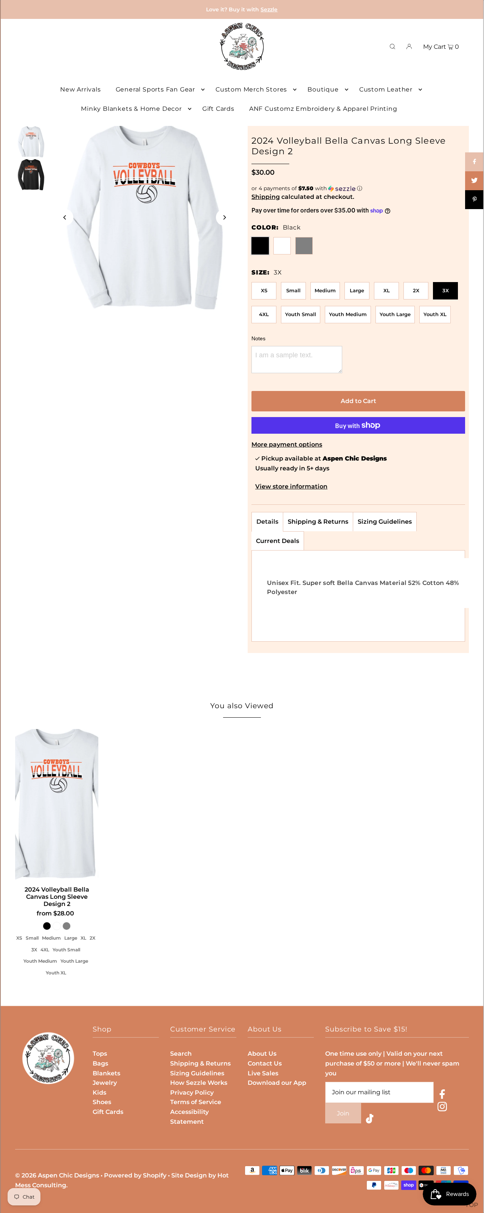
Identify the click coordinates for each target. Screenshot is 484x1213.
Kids (99, 1092)
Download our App (277, 1082)
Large (357, 290)
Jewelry (105, 1082)
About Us (262, 1053)
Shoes (102, 1102)
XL (386, 290)
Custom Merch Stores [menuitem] (251, 89)
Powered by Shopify (135, 1175)
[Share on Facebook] (474, 161)
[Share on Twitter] (474, 180)
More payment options (286, 444)
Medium (325, 290)
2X (416, 290)
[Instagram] (442, 1108)
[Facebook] (442, 1095)
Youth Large (395, 314)
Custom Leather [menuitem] (386, 89)
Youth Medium (348, 314)
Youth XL (435, 314)
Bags (100, 1063)
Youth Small (300, 314)
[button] (358, 188)
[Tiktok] (369, 1120)
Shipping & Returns (318, 521)
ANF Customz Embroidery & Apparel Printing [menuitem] (323, 108)
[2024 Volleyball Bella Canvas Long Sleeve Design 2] (56, 804)
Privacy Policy (192, 1092)
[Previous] (65, 217)
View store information (291, 486)
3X (445, 290)
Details (267, 521)
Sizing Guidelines (385, 521)
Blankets (106, 1073)
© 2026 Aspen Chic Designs (57, 1175)
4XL (264, 314)
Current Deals (277, 540)
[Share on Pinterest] (474, 199)
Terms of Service (195, 1102)
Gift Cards (108, 1111)
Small (293, 290)
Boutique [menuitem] (322, 89)
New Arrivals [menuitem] (80, 89)
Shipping (265, 196)
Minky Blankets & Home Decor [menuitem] (131, 108)
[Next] (224, 217)
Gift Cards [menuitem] (218, 108)
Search (181, 1053)
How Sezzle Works (198, 1082)
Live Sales (263, 1073)
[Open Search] (392, 46)
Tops (100, 1053)
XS (264, 290)
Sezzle (269, 9)
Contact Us (265, 1063)
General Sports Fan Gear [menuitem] (155, 89)
